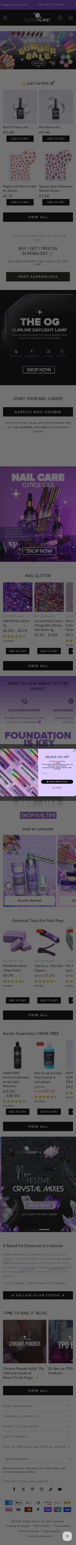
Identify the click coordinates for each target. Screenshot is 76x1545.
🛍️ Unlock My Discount (56, 782)
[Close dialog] (74, 751)
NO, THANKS (57, 787)
